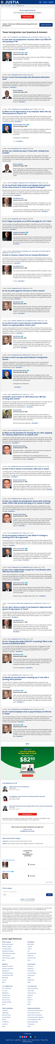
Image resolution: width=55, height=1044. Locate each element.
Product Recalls (6, 1017)
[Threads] (28, 1037)
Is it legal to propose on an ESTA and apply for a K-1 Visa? (28, 221)
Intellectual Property (7, 973)
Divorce (14, 603)
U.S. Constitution (6, 988)
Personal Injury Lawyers (8, 958)
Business (5, 964)
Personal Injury (32, 958)
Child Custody (44, 251)
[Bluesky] (31, 1037)
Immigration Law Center (27, 831)
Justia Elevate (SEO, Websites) (35, 1017)
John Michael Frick (8, 860)
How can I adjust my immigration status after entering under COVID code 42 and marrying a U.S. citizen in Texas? (26, 502)
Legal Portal (18, 1040)
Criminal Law (32, 182)
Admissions (31, 968)
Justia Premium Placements (35, 1015)
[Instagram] (26, 1037)
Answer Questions (46, 25)
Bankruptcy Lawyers (7, 944)
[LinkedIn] (20, 1037)
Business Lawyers (7, 946)
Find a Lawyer (7, 888)
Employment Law (25, 37)
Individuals (31, 942)
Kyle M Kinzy (6, 871)
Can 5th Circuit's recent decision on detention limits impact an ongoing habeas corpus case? (25, 324)
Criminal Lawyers (6, 949)
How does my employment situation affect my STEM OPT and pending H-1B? (27, 40)
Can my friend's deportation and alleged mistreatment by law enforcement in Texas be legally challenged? (26, 186)
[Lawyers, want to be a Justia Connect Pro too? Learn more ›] (26, 53)
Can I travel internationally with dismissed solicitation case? (26, 78)
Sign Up (51, 2)
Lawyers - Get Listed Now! (27, 899)
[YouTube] (22, 1037)
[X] (33, 1037)
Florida (29, 997)
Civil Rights (15, 182)
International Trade (7, 975)
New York (30, 1000)
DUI (29, 951)
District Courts (6, 1000)
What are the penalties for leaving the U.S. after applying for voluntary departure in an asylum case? (27, 434)
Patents (4, 1019)
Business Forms (6, 1015)
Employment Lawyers (8, 951)
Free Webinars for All (9, 783)
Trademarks (5, 1022)
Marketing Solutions (34, 1008)
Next (27, 744)
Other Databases (7, 1008)
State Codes (31, 990)
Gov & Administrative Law (29, 466)
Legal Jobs (5, 1010)
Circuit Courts (6, 997)
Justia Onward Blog (33, 1022)
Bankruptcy (31, 944)
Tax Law (4, 980)
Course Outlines (32, 973)
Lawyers (4, 843)
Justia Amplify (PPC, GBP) (34, 1019)
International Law (36, 251)
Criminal (30, 946)
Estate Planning (32, 953)
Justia (2, 5)
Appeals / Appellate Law (18, 320)
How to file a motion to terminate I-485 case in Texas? (27, 469)
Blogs (29, 977)
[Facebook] (24, 1037)
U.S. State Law (32, 986)
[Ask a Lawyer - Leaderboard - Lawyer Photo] (5, 864)
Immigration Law (16, 37)
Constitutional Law (17, 251)
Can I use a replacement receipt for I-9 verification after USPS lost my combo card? (26, 571)
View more (49, 882)
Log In (45, 2)
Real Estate (5, 977)
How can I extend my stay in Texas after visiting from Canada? (25, 152)
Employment (5, 971)
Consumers (5, 841)
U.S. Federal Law (7, 986)
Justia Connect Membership (35, 1010)
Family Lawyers (6, 955)
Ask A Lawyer (8, 5)
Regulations (5, 993)
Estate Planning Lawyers (8, 953)
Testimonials (31, 1024)
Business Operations (7, 968)
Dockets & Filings (6, 1002)
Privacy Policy (44, 1040)
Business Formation (7, 966)
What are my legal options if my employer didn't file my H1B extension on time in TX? (26, 112)
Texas (13, 5)
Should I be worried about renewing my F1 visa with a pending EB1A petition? (25, 678)
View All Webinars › (27, 814)
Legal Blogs (5, 1012)
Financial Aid (31, 971)
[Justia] (12, 2)
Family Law (5, 252)
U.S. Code (4, 990)
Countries (4, 1024)
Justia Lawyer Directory (34, 1012)
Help (29, 1040)
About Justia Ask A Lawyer (11, 838)
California (30, 995)
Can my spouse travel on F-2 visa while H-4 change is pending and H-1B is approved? (25, 536)
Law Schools (31, 964)
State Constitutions (33, 988)
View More (22, 49)
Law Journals (31, 975)
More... (4, 960)
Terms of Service (35, 1040)
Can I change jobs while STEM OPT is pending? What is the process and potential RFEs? (27, 642)
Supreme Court (6, 995)
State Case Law (32, 993)
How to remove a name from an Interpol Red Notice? (27, 255)
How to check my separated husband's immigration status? (24, 358)
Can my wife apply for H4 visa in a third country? (25, 291)
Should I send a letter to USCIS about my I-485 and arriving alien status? (24, 398)
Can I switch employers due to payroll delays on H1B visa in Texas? (26, 713)
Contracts (35, 37)
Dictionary (30, 966)
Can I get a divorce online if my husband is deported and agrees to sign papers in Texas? (26, 608)
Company (24, 1040)
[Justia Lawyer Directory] (35, 1037)
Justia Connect (9, 1040)
